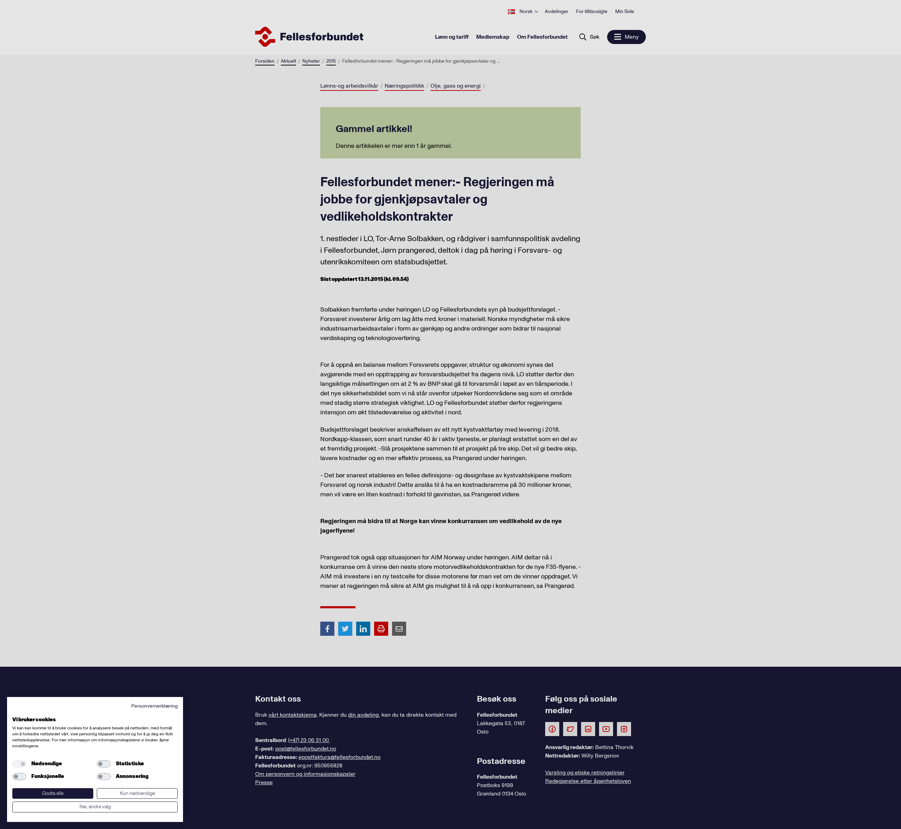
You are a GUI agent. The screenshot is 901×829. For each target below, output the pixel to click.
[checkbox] (19, 763)
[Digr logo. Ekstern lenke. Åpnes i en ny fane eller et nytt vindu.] (17, 712)
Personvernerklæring (154, 706)
